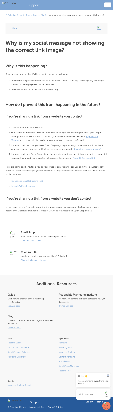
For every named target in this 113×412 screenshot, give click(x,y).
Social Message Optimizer (19, 352)
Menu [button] (15, 28)
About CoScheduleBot (84, 158)
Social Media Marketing (69, 366)
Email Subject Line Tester (18, 348)
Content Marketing (67, 357)
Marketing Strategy (67, 352)
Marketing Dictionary (17, 357)
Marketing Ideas (65, 348)
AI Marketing (64, 361)
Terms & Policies (55, 407)
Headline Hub (65, 371)
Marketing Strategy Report (19, 385)
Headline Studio (14, 343)
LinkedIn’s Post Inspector (23, 186)
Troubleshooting (33, 15)
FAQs (44, 15)
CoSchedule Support (15, 15)
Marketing (63, 343)
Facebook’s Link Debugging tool (27, 181)
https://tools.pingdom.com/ (87, 149)
